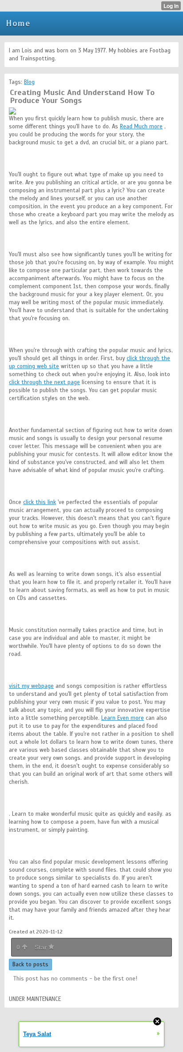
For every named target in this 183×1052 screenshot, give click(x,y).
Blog (29, 82)
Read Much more (141, 126)
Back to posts (30, 964)
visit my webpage (31, 686)
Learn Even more (122, 718)
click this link (39, 502)
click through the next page (44, 382)
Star (41, 947)
